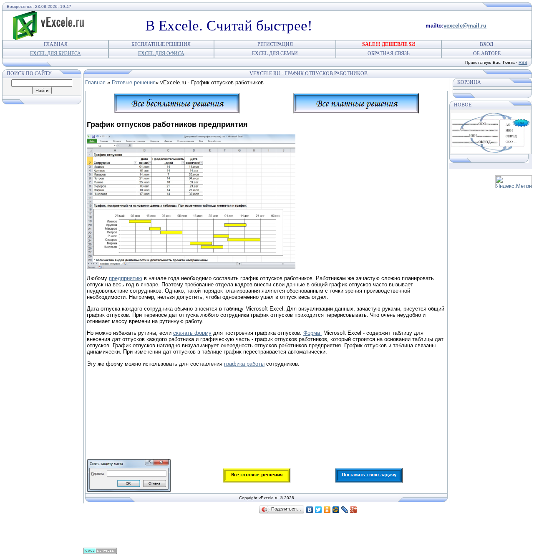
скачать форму (192, 333)
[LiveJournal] (344, 509)
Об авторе (487, 53)
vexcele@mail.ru (464, 26)
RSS (523, 62)
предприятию (125, 278)
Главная (56, 44)
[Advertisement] (238, 391)
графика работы (244, 364)
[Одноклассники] (327, 509)
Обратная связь (389, 53)
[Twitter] (318, 509)
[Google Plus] (353, 509)
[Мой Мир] (336, 509)
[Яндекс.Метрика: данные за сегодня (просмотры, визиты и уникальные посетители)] (513, 181)
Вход (486, 44)
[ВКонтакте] (309, 509)
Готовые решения (134, 82)
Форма (312, 333)
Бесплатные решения (161, 44)
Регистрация (275, 44)
